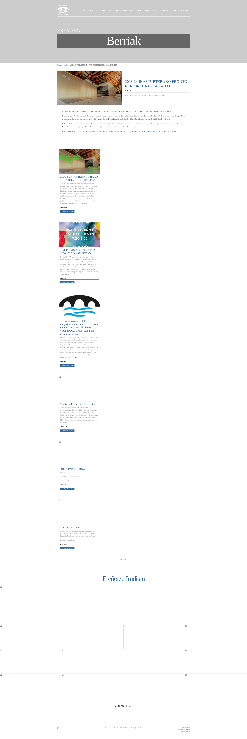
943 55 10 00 (124, 728)
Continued (84, 203)
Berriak (164, 10)
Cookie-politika (185, 731)
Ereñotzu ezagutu (88, 10)
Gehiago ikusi (123, 706)
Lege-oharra (186, 727)
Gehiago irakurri (67, 211)
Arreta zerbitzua (124, 10)
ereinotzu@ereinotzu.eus (153, 131)
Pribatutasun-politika (183, 729)
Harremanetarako (180, 10)
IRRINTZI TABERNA (72, 469)
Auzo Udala (106, 10)
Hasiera (59, 65)
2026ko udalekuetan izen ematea (77, 403)
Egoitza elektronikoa (146, 10)
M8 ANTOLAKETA (71, 527)
